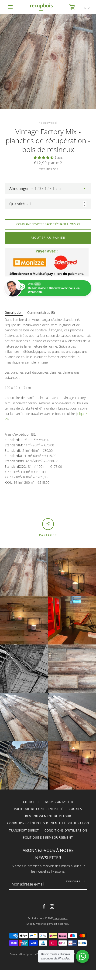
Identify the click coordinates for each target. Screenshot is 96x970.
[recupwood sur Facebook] (44, 906)
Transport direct (24, 830)
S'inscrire (73, 881)
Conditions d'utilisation (66, 830)
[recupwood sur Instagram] (52, 906)
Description (14, 312)
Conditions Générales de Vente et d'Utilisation (48, 823)
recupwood (61, 918)
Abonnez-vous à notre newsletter (48, 853)
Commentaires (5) (41, 312)
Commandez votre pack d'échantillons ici (48, 224)
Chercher (31, 802)
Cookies (75, 809)
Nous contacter (59, 802)
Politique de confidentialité (38, 809)
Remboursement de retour (48, 816)
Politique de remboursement (48, 838)
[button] (44, 157)
